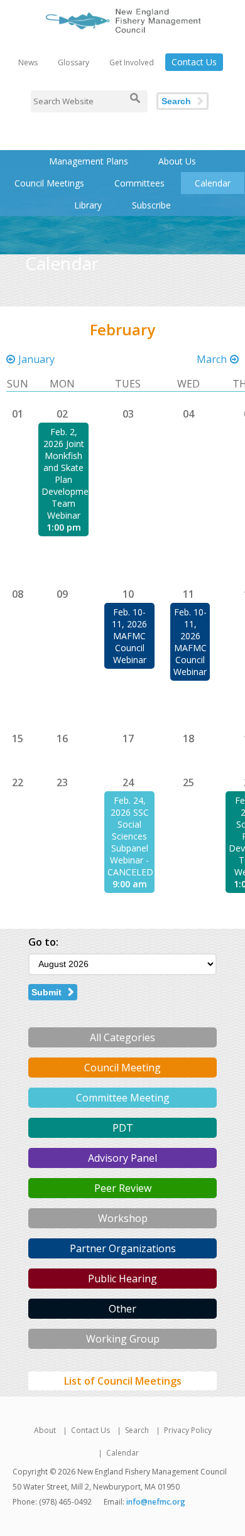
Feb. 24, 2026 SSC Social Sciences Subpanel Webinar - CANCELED (130, 836)
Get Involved (131, 62)
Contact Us (194, 62)
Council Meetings (49, 183)
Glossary (73, 62)
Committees (139, 183)
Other (122, 1309)
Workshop (123, 1218)
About (45, 1430)
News (28, 62)
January (36, 359)
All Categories (122, 1037)
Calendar (213, 183)
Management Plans (88, 161)
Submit (46, 992)
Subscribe (151, 205)
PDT (122, 1128)
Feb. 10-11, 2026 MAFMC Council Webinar (129, 636)
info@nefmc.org (155, 1501)
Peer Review (122, 1188)
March (212, 359)
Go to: (43, 942)
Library (88, 205)
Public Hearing (122, 1278)
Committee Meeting (123, 1098)
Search (176, 101)
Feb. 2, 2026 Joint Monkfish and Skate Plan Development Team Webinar (69, 473)
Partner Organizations (123, 1248)
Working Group (123, 1339)
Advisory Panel (122, 1158)
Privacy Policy (188, 1430)
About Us (177, 161)
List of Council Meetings (123, 1381)
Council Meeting (122, 1067)
